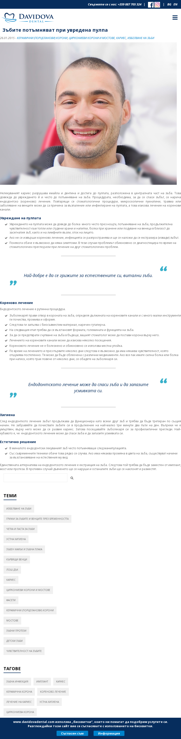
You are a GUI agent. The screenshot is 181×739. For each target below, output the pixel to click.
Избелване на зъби (141, 38)
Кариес (121, 38)
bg (169, 4)
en (175, 4)
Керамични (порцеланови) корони (42, 38)
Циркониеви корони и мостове (92, 38)
